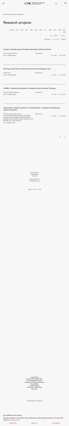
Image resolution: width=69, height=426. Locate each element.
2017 (26, 30)
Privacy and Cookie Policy (34, 379)
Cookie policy (14, 420)
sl (56, 3)
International (56, 39)
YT (38, 189)
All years (12, 30)
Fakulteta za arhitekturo (37, 401)
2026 (64, 32)
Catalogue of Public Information (34, 382)
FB (29, 189)
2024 (59, 30)
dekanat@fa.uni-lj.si (35, 181)
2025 (64, 30)
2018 (31, 30)
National (63, 39)
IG (33, 189)
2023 (55, 30)
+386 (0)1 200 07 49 (34, 179)
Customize (56, 423)
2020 (40, 30)
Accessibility (34, 384)
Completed (63, 35)
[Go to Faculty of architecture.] (3, 14)
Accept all (13, 423)
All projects (47, 39)
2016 (22, 30)
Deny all (34, 423)
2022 (50, 30)
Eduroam (34, 389)
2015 (17, 30)
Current (56, 35)
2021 (45, 30)
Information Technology (34, 387)
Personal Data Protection (34, 380)
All (51, 35)
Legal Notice (34, 377)
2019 (36, 30)
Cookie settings (34, 385)
